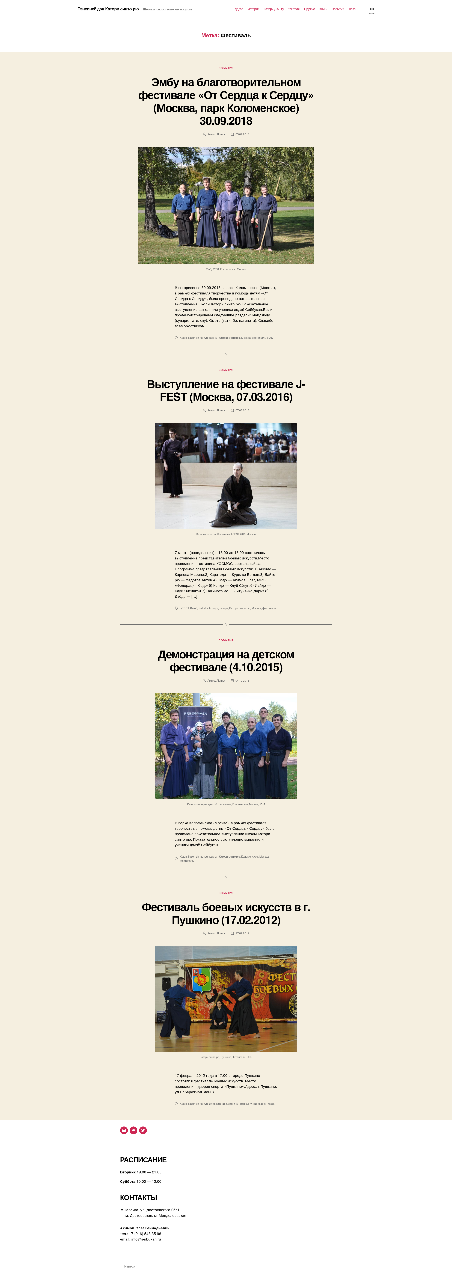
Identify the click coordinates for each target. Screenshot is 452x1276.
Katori (183, 338)
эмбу (270, 338)
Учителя (294, 9)
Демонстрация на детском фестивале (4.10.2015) (226, 660)
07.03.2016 (242, 410)
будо (212, 1104)
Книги (323, 9)
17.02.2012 (242, 933)
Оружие (309, 9)
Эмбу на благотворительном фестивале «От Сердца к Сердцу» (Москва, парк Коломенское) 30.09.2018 (226, 100)
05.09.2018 (242, 134)
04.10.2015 (242, 680)
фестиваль (259, 338)
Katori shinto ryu (198, 338)
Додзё (239, 9)
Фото (352, 9)
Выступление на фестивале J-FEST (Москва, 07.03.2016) (226, 389)
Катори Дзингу (274, 9)
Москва (246, 338)
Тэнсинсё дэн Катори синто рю (108, 9)
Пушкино (254, 1104)
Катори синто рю (229, 338)
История (253, 9)
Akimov (220, 134)
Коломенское (249, 856)
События (338, 9)
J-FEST (184, 608)
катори (213, 338)
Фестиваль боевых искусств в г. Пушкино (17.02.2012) (226, 913)
